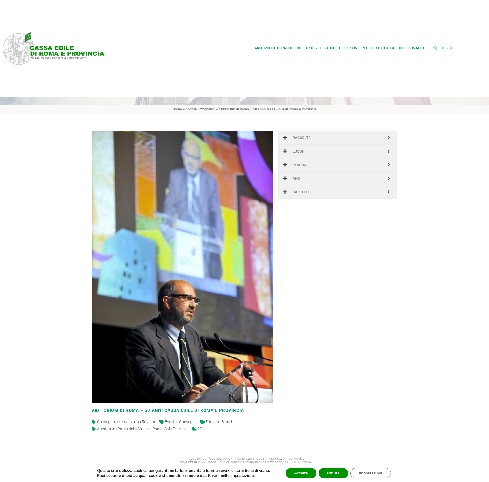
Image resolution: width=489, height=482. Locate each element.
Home (177, 109)
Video (368, 48)
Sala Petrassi (175, 429)
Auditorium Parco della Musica (124, 429)
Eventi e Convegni (180, 421)
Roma (157, 429)
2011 (201, 429)
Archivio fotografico (274, 48)
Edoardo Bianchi (219, 421)
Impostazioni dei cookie (285, 458)
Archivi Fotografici (200, 109)
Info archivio (309, 48)
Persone (351, 48)
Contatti (416, 48)
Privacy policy (195, 458)
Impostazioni (370, 473)
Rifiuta (333, 473)
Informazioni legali (249, 458)
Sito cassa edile (390, 48)
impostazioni (242, 475)
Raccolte (332, 48)
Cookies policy (220, 458)
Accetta (301, 473)
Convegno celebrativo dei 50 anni (126, 421)
